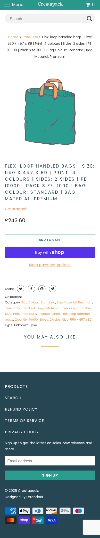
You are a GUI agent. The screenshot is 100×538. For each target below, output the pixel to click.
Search (13, 398)
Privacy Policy (22, 432)
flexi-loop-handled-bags (25, 308)
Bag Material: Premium (74, 302)
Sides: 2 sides (50, 319)
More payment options (50, 264)
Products (30, 37)
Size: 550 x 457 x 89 (77, 319)
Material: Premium (60, 308)
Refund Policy (21, 409)
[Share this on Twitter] (20, 288)
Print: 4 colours (24, 313)
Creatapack (16, 208)
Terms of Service (24, 420)
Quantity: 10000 (26, 319)
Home (13, 37)
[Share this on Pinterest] (41, 288)
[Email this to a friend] (52, 288)
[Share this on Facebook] (30, 288)
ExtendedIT (35, 496)
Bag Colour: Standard (38, 302)
